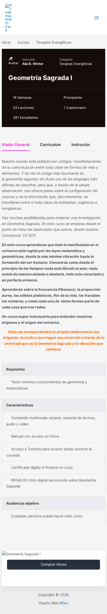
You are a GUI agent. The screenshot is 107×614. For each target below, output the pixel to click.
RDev (64, 603)
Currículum (50, 145)
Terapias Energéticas (75, 64)
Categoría (65, 59)
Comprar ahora (53, 564)
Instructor (28, 59)
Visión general (16, 145)
